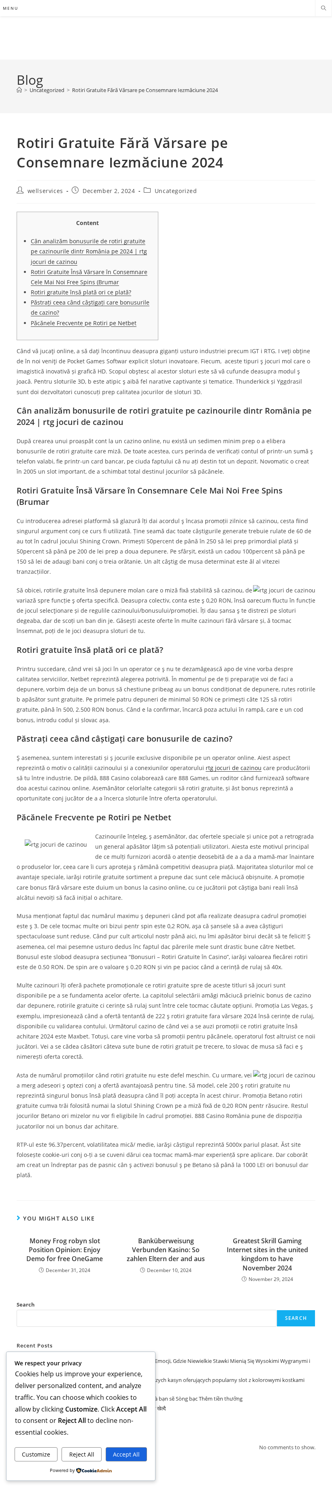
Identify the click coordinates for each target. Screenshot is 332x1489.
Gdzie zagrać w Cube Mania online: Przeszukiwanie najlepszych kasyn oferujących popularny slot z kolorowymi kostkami (160, 1380)
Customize (36, 1454)
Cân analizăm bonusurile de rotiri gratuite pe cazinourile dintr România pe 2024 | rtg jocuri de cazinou (89, 251)
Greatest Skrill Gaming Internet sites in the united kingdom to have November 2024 (267, 1254)
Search (26, 1304)
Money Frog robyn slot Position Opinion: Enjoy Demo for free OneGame (64, 1250)
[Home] (19, 90)
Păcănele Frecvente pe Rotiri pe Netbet (83, 323)
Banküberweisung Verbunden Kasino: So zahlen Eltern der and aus (166, 1250)
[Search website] (323, 8)
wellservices (45, 191)
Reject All (81, 1454)
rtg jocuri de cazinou (234, 768)
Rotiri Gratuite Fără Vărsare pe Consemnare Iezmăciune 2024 (145, 90)
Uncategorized (176, 191)
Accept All (126, 1454)
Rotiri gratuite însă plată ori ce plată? (81, 292)
